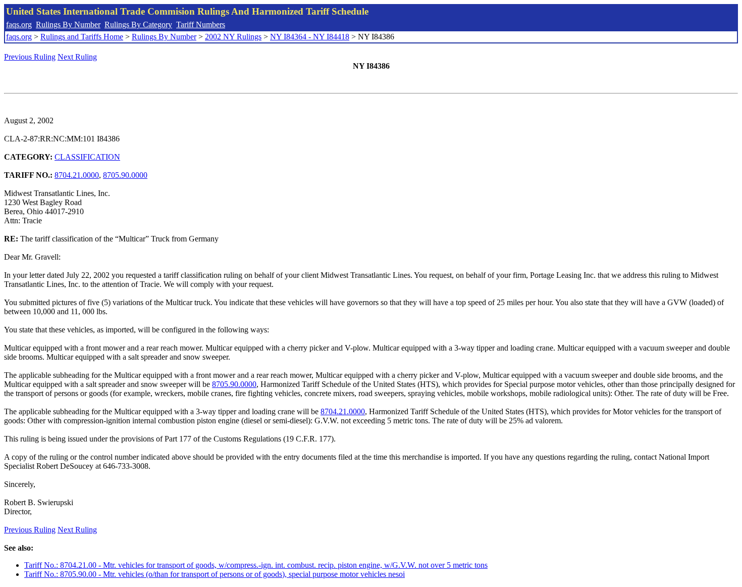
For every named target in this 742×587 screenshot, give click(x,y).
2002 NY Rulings (233, 36)
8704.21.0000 (77, 175)
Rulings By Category (138, 24)
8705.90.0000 (125, 175)
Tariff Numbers (200, 24)
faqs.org (19, 24)
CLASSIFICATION (87, 157)
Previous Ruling (30, 57)
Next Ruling (77, 57)
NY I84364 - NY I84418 (309, 36)
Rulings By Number (68, 24)
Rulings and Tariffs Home (81, 36)
